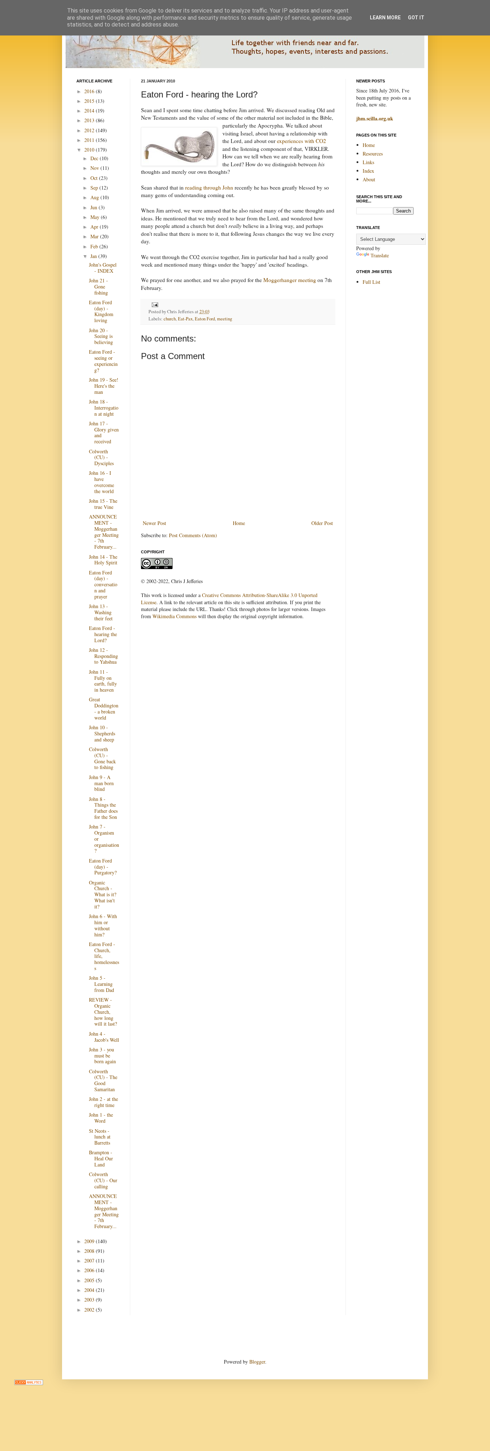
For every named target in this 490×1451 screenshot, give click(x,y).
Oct (94, 178)
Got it (416, 17)
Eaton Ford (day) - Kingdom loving (101, 311)
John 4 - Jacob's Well (104, 1036)
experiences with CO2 (301, 140)
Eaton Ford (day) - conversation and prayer (103, 584)
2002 (90, 1309)
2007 (90, 1260)
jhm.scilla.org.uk (374, 118)
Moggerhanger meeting (289, 279)
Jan (94, 256)
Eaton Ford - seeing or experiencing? (103, 360)
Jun (94, 207)
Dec (95, 158)
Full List (371, 281)
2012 (90, 130)
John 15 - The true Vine (103, 503)
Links (368, 162)
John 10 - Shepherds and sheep (102, 733)
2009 (90, 1241)
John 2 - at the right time (103, 1102)
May (95, 217)
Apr (95, 226)
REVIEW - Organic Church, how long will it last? (103, 1011)
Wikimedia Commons (174, 616)
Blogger (257, 1361)
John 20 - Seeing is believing (101, 336)
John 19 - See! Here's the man (103, 385)
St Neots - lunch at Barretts (99, 1136)
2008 (90, 1250)
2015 (90, 100)
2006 (90, 1270)
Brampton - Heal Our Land (101, 1158)
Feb (94, 246)
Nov (95, 167)
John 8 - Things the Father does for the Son (103, 808)
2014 (90, 110)
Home (239, 523)
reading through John (209, 187)
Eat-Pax (185, 319)
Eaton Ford (205, 319)
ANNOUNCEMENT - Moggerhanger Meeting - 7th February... (104, 531)
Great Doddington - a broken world (103, 708)
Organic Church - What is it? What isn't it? (102, 894)
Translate (380, 255)
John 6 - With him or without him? (103, 925)
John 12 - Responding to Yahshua (103, 655)
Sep (94, 187)
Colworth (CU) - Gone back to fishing (102, 758)
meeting (224, 319)
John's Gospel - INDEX (103, 267)
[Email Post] (154, 304)
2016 (90, 91)
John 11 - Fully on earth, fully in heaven (103, 680)
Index (368, 170)
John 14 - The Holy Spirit (103, 559)
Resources (373, 153)
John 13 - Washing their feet (101, 612)
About (369, 179)
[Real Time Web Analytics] (28, 1383)
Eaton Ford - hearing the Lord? (103, 634)
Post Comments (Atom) (193, 535)
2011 (90, 140)
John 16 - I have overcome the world (101, 481)
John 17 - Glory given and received (104, 432)
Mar (95, 236)
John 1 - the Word (101, 1117)
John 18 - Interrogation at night (103, 407)
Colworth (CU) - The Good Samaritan (103, 1080)
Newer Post (154, 523)
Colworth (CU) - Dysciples (101, 457)
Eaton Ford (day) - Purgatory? (103, 866)
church (170, 319)
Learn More (385, 17)
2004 (90, 1290)
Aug (95, 197)
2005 (90, 1280)
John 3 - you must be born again (102, 1055)
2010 (90, 149)
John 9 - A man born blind (101, 783)
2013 (90, 120)
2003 (90, 1299)
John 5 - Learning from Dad (101, 983)
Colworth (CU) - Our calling (103, 1180)
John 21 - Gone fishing (98, 286)
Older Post (322, 523)
